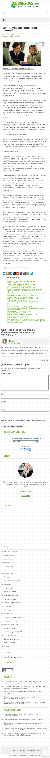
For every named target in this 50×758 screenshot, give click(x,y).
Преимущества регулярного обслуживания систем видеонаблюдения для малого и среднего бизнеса (22, 682)
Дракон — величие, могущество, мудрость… (31, 719)
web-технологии (9, 555)
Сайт (3, 409)
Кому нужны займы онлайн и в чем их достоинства (26, 294)
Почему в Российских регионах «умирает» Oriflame (22, 715)
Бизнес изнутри (9, 562)
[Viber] (24, 273)
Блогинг (7, 577)
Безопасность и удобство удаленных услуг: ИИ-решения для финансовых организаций (25, 703)
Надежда (7, 714)
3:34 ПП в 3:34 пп (14, 343)
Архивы (5, 657)
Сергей (6, 728)
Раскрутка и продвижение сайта (16, 621)
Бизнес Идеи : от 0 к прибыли (28, 750)
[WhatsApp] (27, 273)
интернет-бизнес (10, 592)
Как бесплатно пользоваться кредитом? (22, 314)
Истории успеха (10, 599)
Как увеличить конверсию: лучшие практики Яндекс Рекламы (23, 692)
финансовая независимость (14, 268)
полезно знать (9, 610)
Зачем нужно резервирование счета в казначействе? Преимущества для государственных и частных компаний (21, 285)
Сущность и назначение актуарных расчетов (23, 297)
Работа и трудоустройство (13, 617)
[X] (14, 273)
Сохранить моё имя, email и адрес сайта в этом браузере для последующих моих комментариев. (23, 421)
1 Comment (15, 36)
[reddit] (17, 273)
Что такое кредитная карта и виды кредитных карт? (24, 302)
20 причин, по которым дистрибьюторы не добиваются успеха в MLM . (25, 729)
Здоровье (7, 584)
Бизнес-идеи (30, 34)
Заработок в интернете (12, 581)
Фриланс (7, 646)
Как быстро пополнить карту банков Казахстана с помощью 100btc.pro (25, 309)
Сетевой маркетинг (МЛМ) (13, 632)
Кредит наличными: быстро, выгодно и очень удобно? (24, 291)
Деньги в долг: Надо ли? (16, 313)
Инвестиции (8, 588)
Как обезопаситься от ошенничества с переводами (26, 319)
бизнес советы (20, 34)
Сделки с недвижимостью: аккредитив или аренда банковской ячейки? (26, 321)
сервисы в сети (9, 628)
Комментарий (6, 373)
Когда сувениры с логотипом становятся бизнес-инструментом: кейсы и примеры (22, 697)
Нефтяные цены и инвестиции (18, 316)
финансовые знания (11, 639)
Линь (6, 719)
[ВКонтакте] (4, 273)
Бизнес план (8, 566)
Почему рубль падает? (15, 317)
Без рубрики (8, 559)
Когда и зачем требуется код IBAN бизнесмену (24, 289)
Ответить (45, 360)
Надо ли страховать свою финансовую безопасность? (21, 282)
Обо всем (7, 606)
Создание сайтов (10, 635)
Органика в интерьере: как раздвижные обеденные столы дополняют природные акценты (25, 687)
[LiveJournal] (21, 273)
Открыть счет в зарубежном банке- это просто (24, 298)
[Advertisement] (25, 526)
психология (8, 614)
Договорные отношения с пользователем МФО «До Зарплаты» (25, 734)
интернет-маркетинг (11, 595)
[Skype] (31, 273)
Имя (3, 394)
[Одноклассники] (7, 273)
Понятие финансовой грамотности (20, 305)
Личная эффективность (12, 603)
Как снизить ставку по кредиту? (19, 311)
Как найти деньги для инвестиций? (20, 306)
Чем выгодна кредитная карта (18, 300)
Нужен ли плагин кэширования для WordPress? (23, 724)
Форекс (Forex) (9, 643)
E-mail (4, 402)
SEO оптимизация (10, 552)
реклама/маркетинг (11, 624)
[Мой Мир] (10, 273)
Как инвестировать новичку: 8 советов (21, 295)
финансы (28, 268)
